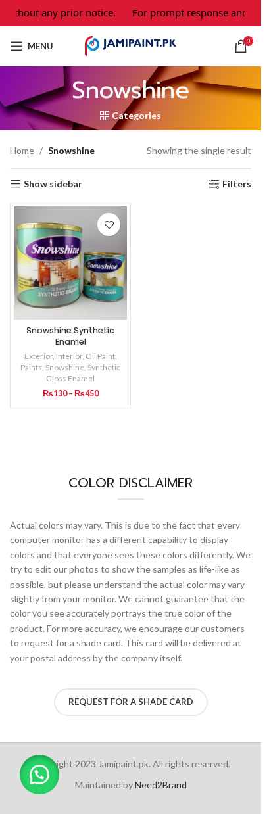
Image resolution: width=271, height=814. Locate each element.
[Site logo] (131, 45)
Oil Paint (100, 356)
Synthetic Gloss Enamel (83, 372)
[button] (39, 774)
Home (22, 150)
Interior (69, 356)
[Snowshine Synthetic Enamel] (70, 263)
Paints (31, 367)
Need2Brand (161, 784)
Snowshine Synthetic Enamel (70, 336)
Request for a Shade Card (130, 701)
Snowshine (64, 367)
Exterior (38, 356)
